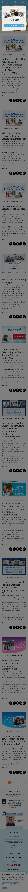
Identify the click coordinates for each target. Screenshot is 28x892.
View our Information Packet (14, 25)
